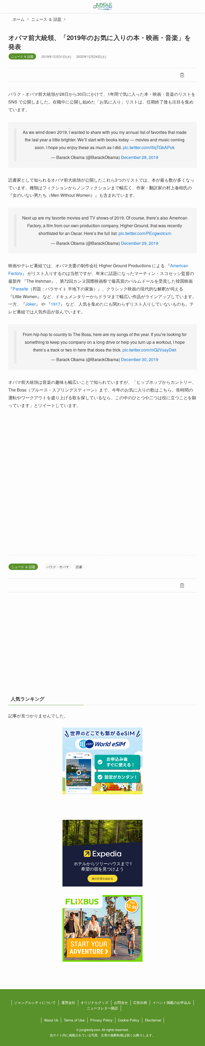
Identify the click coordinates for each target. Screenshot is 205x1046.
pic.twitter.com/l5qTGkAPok (149, 147)
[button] (23, 74)
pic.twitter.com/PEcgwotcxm (145, 233)
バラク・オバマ (57, 566)
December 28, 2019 (139, 157)
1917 (55, 304)
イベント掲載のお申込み (172, 1002)
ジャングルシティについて (35, 1002)
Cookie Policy (128, 1020)
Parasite (20, 289)
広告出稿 (140, 1002)
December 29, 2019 (139, 243)
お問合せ (121, 1002)
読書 (79, 566)
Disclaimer (153, 1020)
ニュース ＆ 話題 (22, 56)
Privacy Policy (101, 1020)
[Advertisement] (102, 481)
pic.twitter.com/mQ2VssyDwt (149, 350)
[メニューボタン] (6, 6)
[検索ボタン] (198, 6)
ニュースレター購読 (102, 1008)
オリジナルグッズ (94, 1002)
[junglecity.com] (102, 6)
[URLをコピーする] (182, 74)
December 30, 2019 (139, 359)
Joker (30, 304)
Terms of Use (74, 1020)
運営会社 (68, 1002)
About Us (51, 1020)
